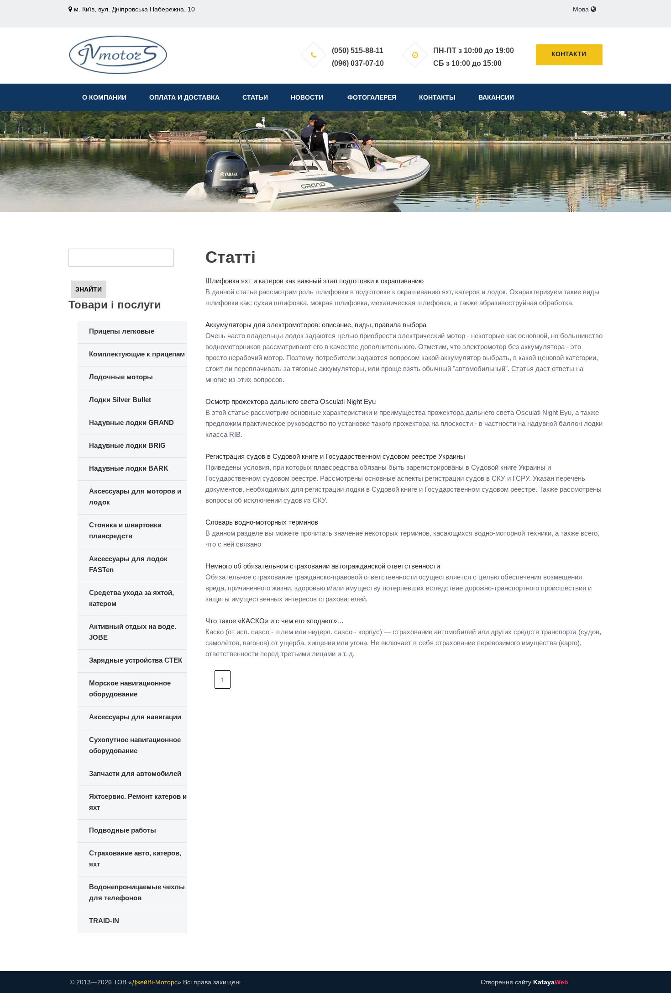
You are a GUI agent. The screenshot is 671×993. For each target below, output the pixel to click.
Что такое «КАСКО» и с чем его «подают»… (274, 621)
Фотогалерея (371, 97)
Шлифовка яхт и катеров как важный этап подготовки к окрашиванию (314, 281)
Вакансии (496, 97)
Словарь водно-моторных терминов (261, 522)
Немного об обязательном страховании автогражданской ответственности (322, 566)
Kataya (550, 982)
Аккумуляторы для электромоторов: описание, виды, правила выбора (315, 325)
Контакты (437, 97)
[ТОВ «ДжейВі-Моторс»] (118, 54)
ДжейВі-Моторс (155, 982)
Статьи (255, 97)
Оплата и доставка (184, 97)
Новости (307, 97)
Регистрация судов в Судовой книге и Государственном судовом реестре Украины (335, 456)
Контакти (568, 54)
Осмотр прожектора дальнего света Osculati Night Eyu (290, 401)
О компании (104, 97)
